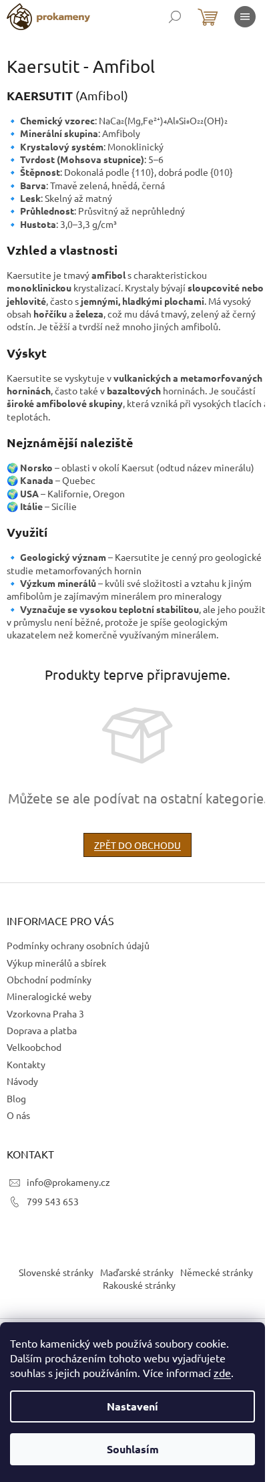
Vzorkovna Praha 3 (45, 1013)
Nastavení (132, 1406)
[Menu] (245, 16)
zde (222, 1372)
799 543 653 (53, 1201)
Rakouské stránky (139, 1285)
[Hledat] (175, 16)
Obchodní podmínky (49, 979)
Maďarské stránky (137, 1272)
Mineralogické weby (49, 996)
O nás (18, 1115)
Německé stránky (216, 1272)
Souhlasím (133, 1449)
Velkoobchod (34, 1047)
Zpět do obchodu (137, 845)
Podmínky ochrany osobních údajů (78, 945)
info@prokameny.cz (68, 1182)
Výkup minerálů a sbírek (56, 963)
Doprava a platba (42, 1030)
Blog (16, 1098)
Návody (22, 1081)
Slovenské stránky (56, 1272)
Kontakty (26, 1064)
